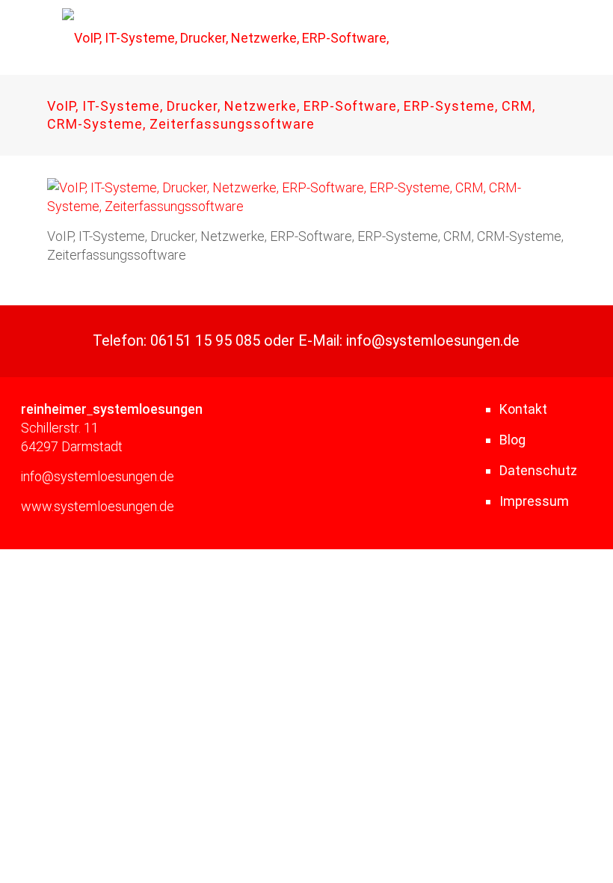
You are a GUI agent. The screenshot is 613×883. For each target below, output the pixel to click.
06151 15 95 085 (205, 340)
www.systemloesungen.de (97, 506)
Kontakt (523, 409)
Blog (512, 439)
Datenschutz (538, 470)
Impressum (534, 501)
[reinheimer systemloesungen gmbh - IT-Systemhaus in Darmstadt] (230, 37)
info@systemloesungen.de (433, 340)
